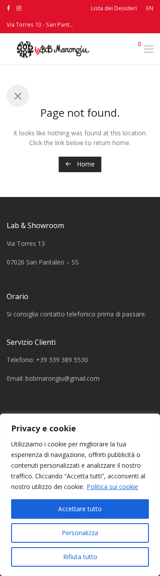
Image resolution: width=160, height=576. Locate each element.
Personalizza (80, 533)
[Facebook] (8, 8)
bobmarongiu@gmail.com (62, 378)
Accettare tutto (80, 509)
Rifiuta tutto (80, 556)
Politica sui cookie (112, 486)
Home (85, 164)
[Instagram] (18, 8)
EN (149, 9)
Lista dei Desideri (114, 9)
